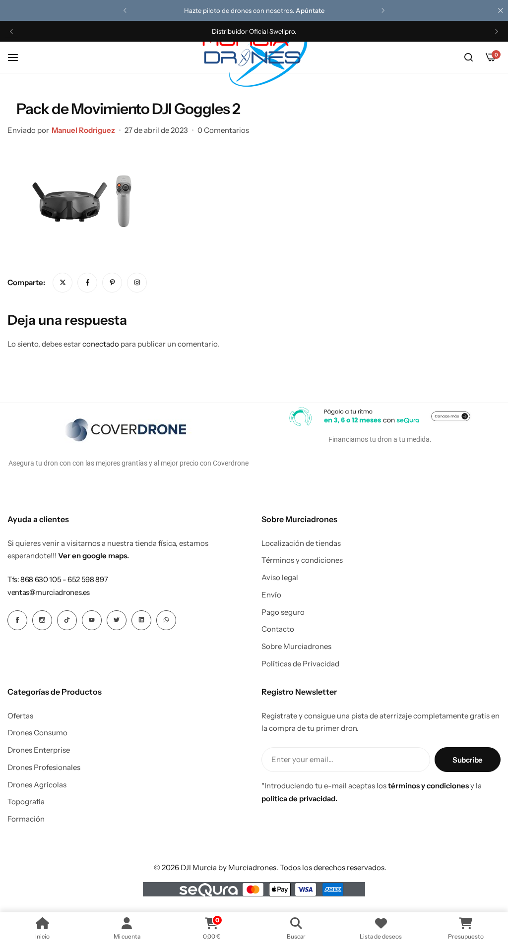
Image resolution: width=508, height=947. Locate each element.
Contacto (277, 629)
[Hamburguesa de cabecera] (17, 57)
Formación (26, 819)
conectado (100, 344)
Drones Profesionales (43, 767)
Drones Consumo (37, 732)
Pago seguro (283, 612)
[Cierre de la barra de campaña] (500, 10)
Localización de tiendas (301, 543)
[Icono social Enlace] (17, 620)
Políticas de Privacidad (300, 663)
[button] (125, 10)
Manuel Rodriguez (83, 130)
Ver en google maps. (93, 555)
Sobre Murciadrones (296, 646)
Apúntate (310, 10)
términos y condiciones (428, 785)
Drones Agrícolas (36, 784)
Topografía (26, 801)
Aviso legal (279, 577)
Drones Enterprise (38, 750)
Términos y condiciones (302, 560)
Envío (271, 595)
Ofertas (20, 715)
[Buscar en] (468, 57)
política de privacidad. (299, 798)
